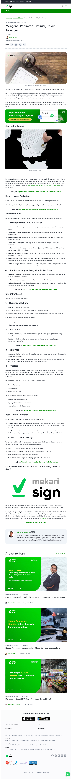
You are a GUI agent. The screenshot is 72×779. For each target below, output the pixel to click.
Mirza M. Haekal (13, 37)
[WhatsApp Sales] (67, 774)
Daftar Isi (9, 11)
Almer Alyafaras (12, 653)
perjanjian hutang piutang (36, 185)
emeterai (43, 518)
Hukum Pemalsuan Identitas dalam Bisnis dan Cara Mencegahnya (32, 648)
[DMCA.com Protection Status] (33, 763)
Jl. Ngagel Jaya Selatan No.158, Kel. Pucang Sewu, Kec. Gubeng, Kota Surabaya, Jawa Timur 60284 (30, 740)
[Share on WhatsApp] (12, 44)
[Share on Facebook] (24, 44)
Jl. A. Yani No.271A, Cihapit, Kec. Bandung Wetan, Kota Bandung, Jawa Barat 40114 (25, 744)
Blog (10, 18)
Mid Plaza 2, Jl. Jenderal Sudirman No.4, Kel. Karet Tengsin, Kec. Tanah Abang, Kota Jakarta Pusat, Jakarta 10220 (33, 735)
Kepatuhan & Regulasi (18, 18)
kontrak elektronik (24, 514)
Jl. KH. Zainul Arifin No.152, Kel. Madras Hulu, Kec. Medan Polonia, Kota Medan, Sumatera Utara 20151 (30, 749)
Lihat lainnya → (61, 553)
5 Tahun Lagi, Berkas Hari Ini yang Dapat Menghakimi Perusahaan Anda (35, 597)
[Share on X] (16, 44)
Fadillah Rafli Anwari (14, 602)
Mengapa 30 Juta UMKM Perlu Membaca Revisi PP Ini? (28, 699)
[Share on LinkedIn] (20, 44)
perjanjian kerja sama (53, 185)
